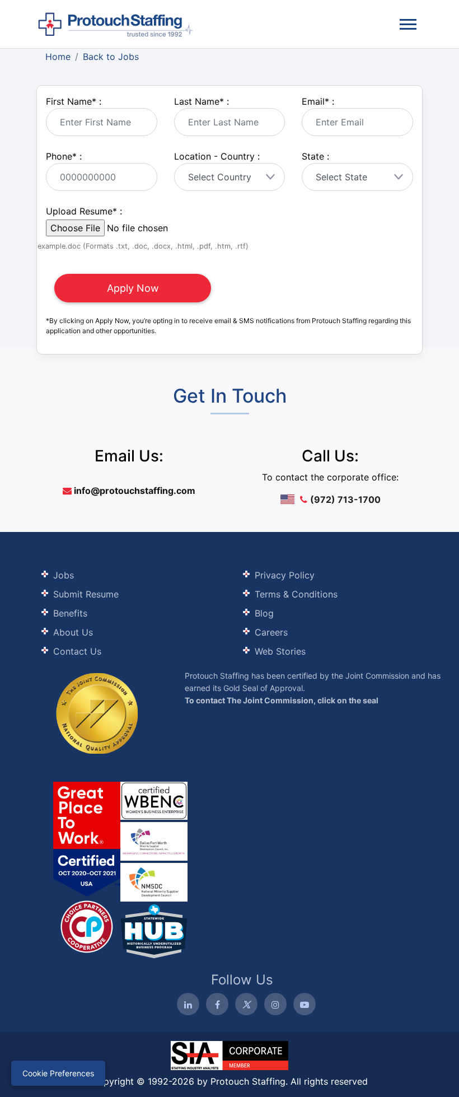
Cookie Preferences (58, 1073)
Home (58, 56)
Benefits (70, 613)
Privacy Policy (285, 575)
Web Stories (280, 651)
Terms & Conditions (296, 594)
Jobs (63, 575)
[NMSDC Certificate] (154, 881)
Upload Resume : (84, 211)
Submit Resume (86, 594)
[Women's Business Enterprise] (154, 801)
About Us (73, 632)
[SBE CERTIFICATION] (154, 840)
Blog (264, 613)
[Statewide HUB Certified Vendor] (86, 926)
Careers (271, 632)
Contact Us (77, 651)
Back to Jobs (111, 56)
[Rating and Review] (86, 839)
